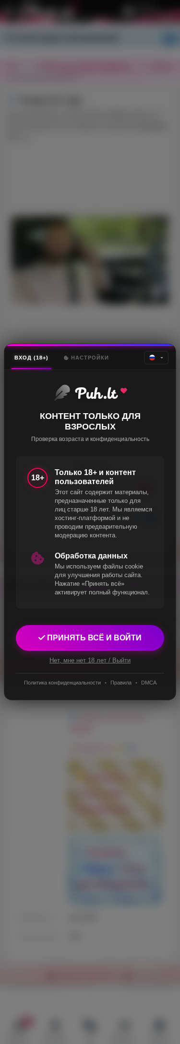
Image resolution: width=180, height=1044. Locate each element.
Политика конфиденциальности (62, 682)
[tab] (31, 358)
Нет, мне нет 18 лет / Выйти (90, 660)
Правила (121, 682)
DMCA (148, 682)
